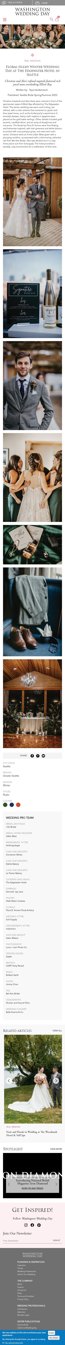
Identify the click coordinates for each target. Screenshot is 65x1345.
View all (57, 1031)
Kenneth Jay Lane (14, 891)
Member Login (23, 1315)
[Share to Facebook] (32, 756)
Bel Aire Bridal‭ (13, 993)
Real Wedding (32, 61)
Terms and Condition (25, 1296)
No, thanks (54, 1337)
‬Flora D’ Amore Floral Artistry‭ (20, 910)
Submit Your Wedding (26, 1274)
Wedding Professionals (26, 1271)
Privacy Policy (22, 1299)
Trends (20, 1268)
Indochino (11, 928)
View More (56, 1149)
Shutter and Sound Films (18, 1002)
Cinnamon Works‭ (14, 854)
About (19, 1284)
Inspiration (21, 1265)
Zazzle (9, 956)
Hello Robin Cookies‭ (15, 901)
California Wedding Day (27, 1327)
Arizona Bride (22, 1324)
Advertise (21, 1312)
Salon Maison (12, 938)
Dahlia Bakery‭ (12, 864)
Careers (20, 1287)
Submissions (22, 1309)
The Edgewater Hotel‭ (16, 882)
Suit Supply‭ (11, 919)
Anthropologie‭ (13, 845)
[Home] (32, 11)
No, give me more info (14, 1343)
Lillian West (11, 836)
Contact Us (21, 1290)
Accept (51, 1333)
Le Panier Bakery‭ (14, 873)
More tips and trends (32, 1188)
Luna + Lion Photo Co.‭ (16, 947)
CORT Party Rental (15, 965)
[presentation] (9, 1081)
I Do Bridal (11, 827)
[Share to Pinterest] (37, 756)
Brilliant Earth (12, 975)
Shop (19, 1293)
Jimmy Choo (12, 984)
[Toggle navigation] (4, 20)
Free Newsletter (10, 1240)
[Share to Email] (43, 756)
